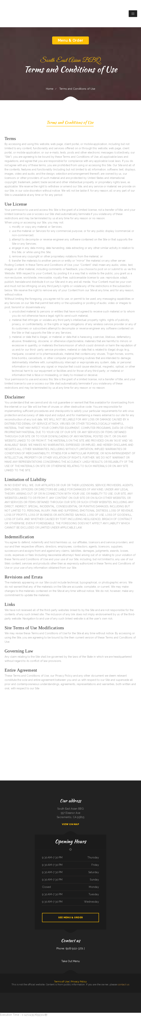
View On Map (70, 824)
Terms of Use (61, 981)
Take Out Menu (70, 961)
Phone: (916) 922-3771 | (70, 948)
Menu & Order (70, 40)
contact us (123, 984)
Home (49, 88)
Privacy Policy (79, 981)
